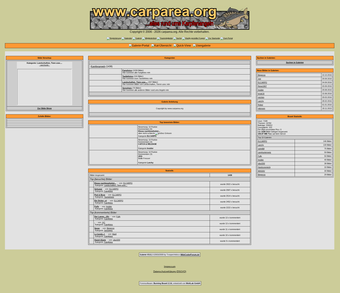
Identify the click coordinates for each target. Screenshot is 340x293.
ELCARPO (127, 183)
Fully (118, 217)
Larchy (261, 101)
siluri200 (116, 240)
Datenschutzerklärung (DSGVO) (169, 271)
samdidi (261, 149)
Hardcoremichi (264, 167)
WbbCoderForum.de (189, 255)
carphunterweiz (264, 152)
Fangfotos (108, 191)
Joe (259, 79)
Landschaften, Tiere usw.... (115, 185)
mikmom (261, 108)
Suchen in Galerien (295, 62)
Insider (109, 206)
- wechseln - (44, 65)
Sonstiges (108, 230)
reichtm (261, 97)
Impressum (169, 266)
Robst (260, 105)
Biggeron (110, 228)
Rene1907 (262, 86)
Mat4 (114, 234)
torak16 (261, 94)
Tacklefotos (109, 197)
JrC (103, 222)
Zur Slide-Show (44, 108)
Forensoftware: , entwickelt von (170, 283)
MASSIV (261, 171)
